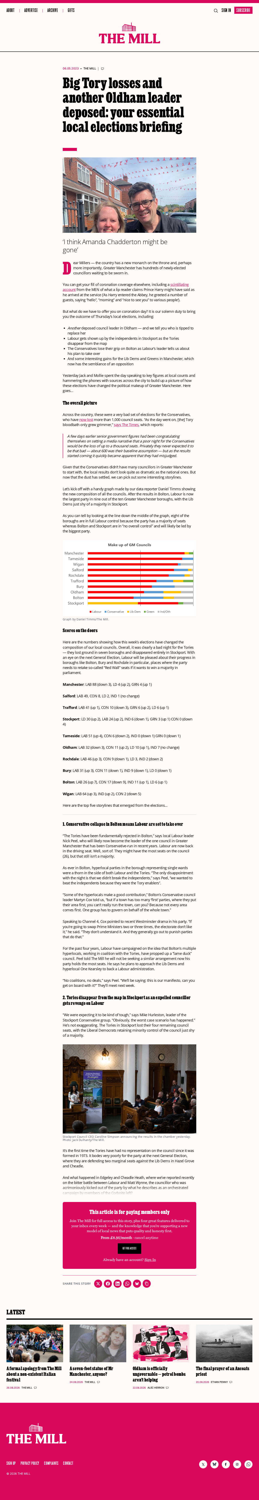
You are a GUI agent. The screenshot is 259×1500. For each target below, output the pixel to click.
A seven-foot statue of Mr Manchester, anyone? (91, 1371)
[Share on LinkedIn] (118, 1284)
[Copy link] (147, 1284)
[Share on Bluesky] (137, 1284)
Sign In (226, 10)
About (10, 10)
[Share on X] (98, 1284)
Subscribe (243, 10)
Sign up (11, 1463)
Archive (52, 10)
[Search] (215, 10)
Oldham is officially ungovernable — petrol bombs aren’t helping (159, 1373)
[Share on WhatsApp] (127, 1284)
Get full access (130, 1248)
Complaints (51, 1463)
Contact (68, 1463)
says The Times (126, 424)
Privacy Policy (30, 1463)
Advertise (31, 10)
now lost (86, 419)
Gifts (71, 10)
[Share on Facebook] (108, 1284)
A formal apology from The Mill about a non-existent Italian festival (34, 1373)
